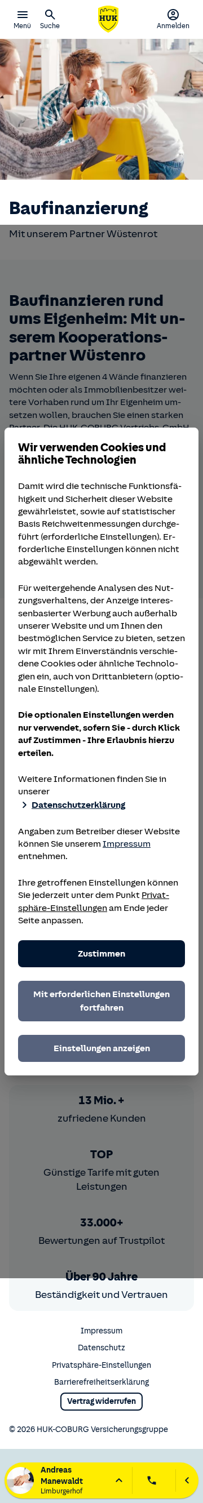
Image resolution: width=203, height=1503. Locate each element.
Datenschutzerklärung (78, 805)
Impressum (127, 844)
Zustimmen (101, 954)
